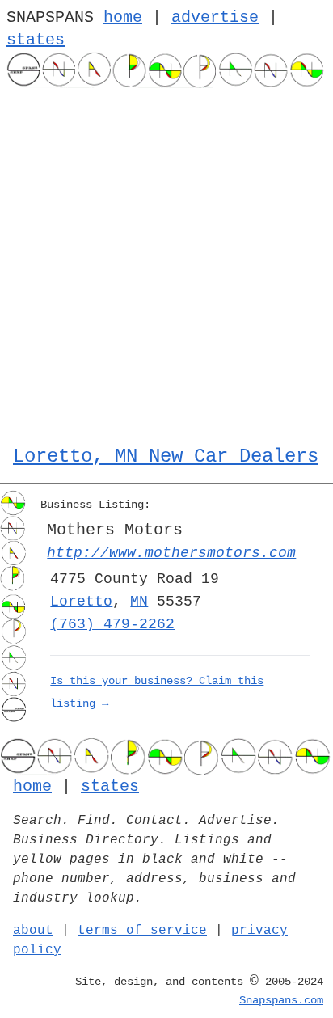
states (35, 40)
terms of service (142, 930)
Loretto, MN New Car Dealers (165, 456)
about (33, 930)
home (122, 17)
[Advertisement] (166, 262)
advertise (215, 17)
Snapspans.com (281, 1000)
